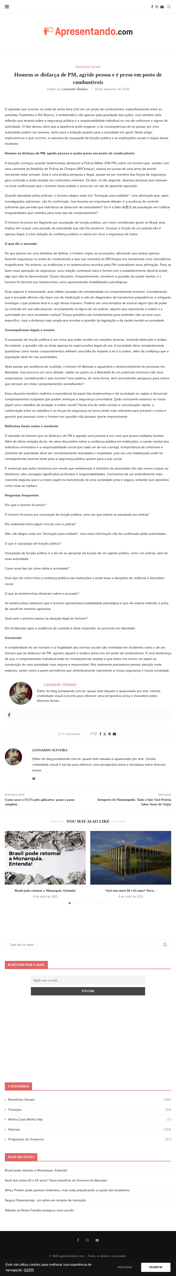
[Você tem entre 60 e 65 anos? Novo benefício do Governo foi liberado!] (130, 858)
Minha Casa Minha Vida (89, 1119)
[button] (11, 867)
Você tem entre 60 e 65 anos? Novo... (130, 890)
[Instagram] (156, 6)
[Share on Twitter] (104, 734)
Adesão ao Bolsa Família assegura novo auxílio (39, 1210)
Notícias (89, 1129)
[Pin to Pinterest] (109, 734)
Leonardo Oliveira (75, 89)
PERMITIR (155, 1267)
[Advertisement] (88, 1039)
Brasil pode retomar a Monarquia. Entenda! (45, 890)
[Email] (162, 6)
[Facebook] (152, 6)
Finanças (89, 1109)
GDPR (29, 1270)
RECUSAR (125, 1267)
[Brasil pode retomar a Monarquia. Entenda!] (45, 858)
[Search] (169, 6)
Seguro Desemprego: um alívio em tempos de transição (45, 1200)
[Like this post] (95, 734)
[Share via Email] (114, 734)
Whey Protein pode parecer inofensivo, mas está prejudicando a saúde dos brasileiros (67, 1190)
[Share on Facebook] (100, 734)
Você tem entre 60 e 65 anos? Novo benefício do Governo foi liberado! (56, 1180)
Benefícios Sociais (89, 1099)
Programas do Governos (89, 1139)
